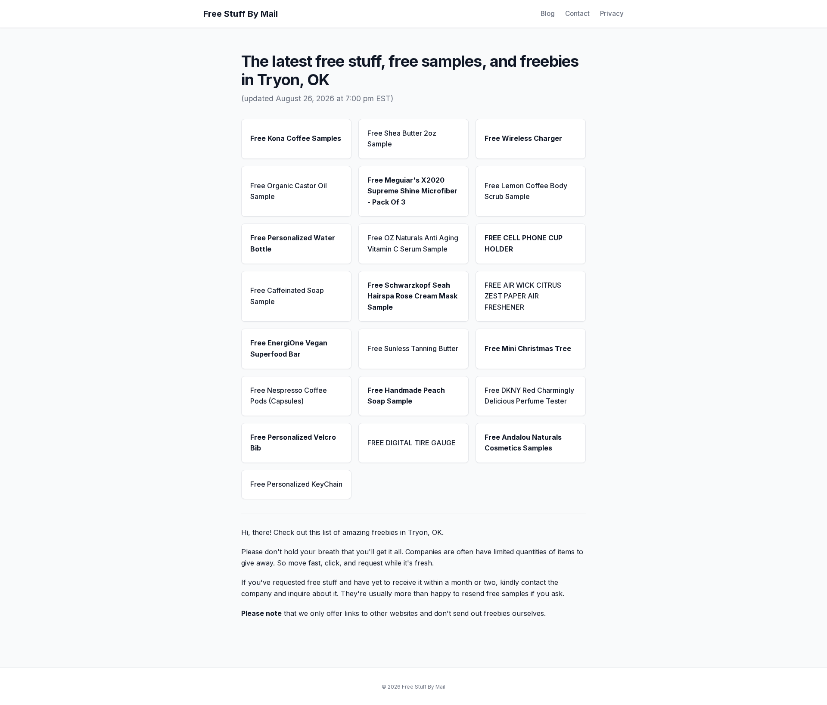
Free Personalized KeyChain (296, 484)
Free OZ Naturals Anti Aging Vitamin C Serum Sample (412, 243)
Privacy (612, 13)
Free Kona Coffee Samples (295, 138)
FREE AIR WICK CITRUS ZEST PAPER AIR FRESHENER (523, 296)
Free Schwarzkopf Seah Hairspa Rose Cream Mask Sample (412, 296)
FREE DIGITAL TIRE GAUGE (411, 442)
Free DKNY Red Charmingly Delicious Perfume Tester (529, 396)
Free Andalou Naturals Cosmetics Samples (523, 443)
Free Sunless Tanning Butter (412, 348)
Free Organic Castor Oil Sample (288, 191)
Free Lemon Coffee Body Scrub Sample (526, 191)
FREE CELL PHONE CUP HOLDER (524, 243)
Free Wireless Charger (523, 138)
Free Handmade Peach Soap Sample (406, 396)
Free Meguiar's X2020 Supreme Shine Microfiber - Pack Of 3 (412, 191)
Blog (548, 13)
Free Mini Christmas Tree (528, 348)
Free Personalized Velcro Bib (293, 443)
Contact (577, 13)
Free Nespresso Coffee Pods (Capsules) (288, 396)
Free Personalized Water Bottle (292, 243)
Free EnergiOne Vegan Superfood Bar (288, 348)
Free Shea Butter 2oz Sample (401, 139)
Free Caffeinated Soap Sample (287, 296)
